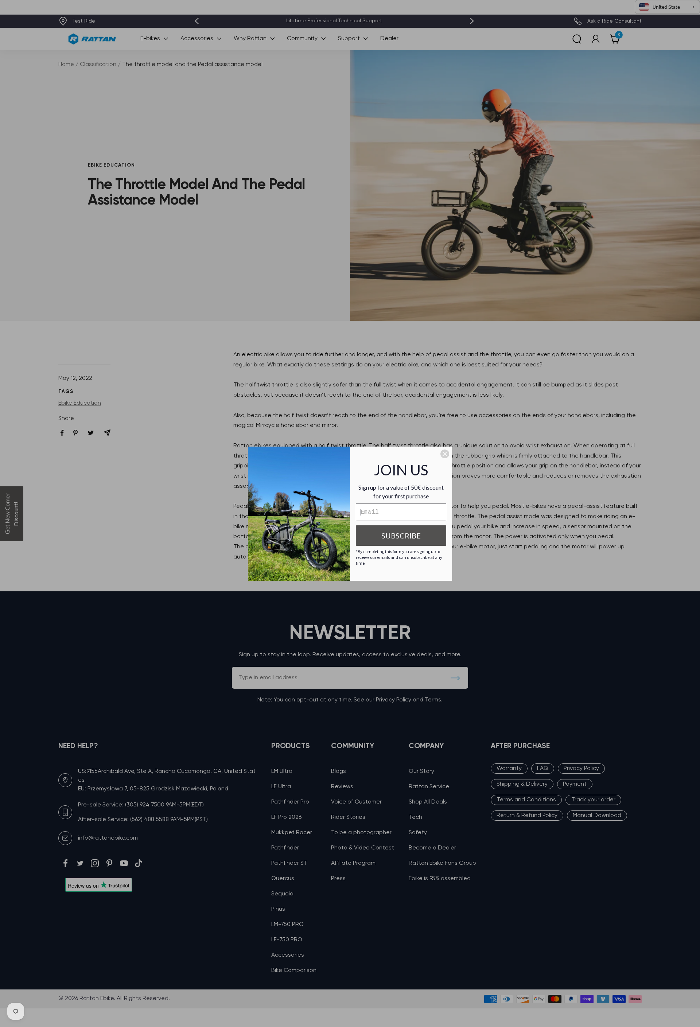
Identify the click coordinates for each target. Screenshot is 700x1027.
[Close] (444, 454)
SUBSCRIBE (401, 535)
